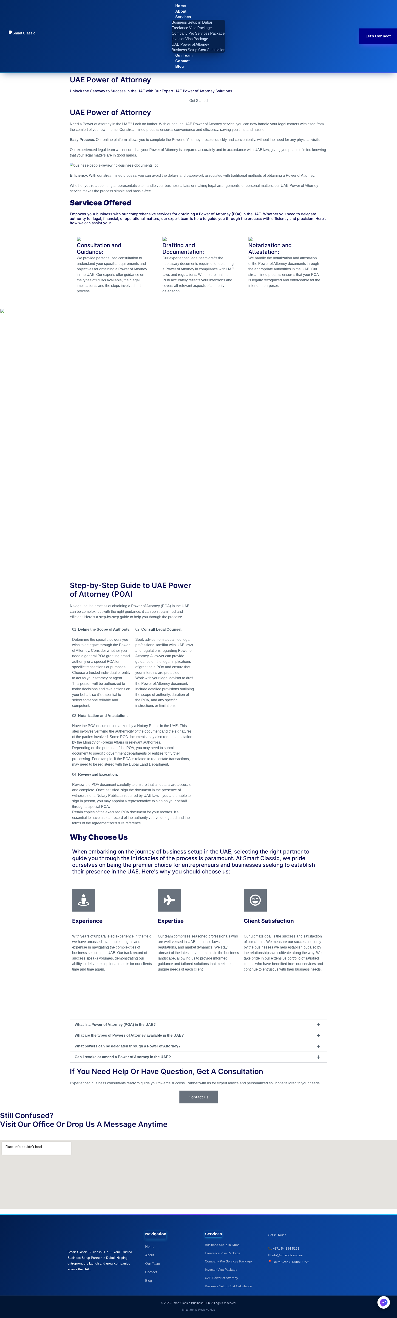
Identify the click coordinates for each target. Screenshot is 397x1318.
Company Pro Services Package (198, 33)
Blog (179, 66)
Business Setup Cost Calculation (198, 50)
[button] (198, 1024)
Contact (182, 61)
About (181, 11)
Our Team (184, 55)
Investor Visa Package (190, 39)
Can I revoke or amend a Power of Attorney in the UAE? (123, 1057)
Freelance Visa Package (192, 28)
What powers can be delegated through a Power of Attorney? (128, 1046)
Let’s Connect (378, 36)
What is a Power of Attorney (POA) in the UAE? (115, 1025)
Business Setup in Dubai (192, 22)
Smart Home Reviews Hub (198, 1309)
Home (180, 6)
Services (183, 17)
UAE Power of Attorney (190, 44)
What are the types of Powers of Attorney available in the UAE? (129, 1035)
